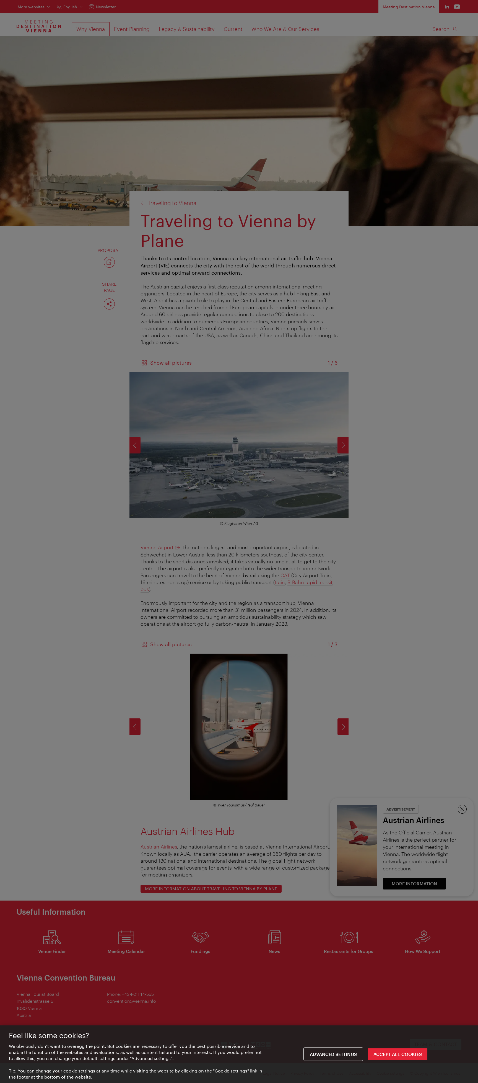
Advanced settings (333, 1054)
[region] (239, 1054)
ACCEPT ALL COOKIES (397, 1054)
